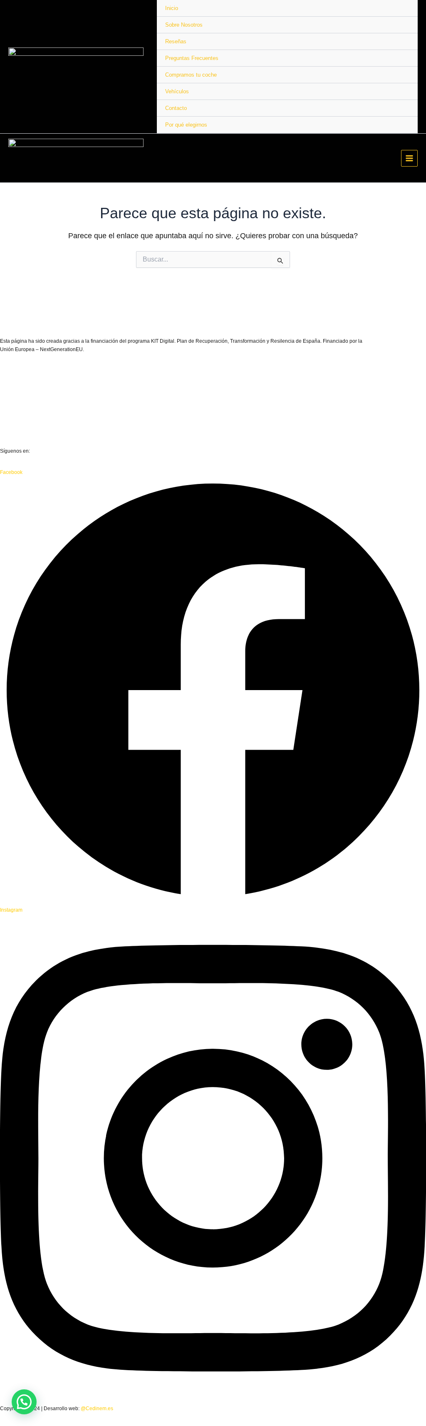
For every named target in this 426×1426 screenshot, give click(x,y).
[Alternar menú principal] (409, 158)
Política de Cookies (22, 430)
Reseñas (175, 41)
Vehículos (177, 91)
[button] (24, 1401)
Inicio (171, 8)
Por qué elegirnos (186, 125)
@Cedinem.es (97, 1408)
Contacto (176, 108)
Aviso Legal (13, 387)
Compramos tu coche (191, 75)
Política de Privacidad (24, 408)
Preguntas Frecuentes (191, 58)
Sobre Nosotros (184, 25)
